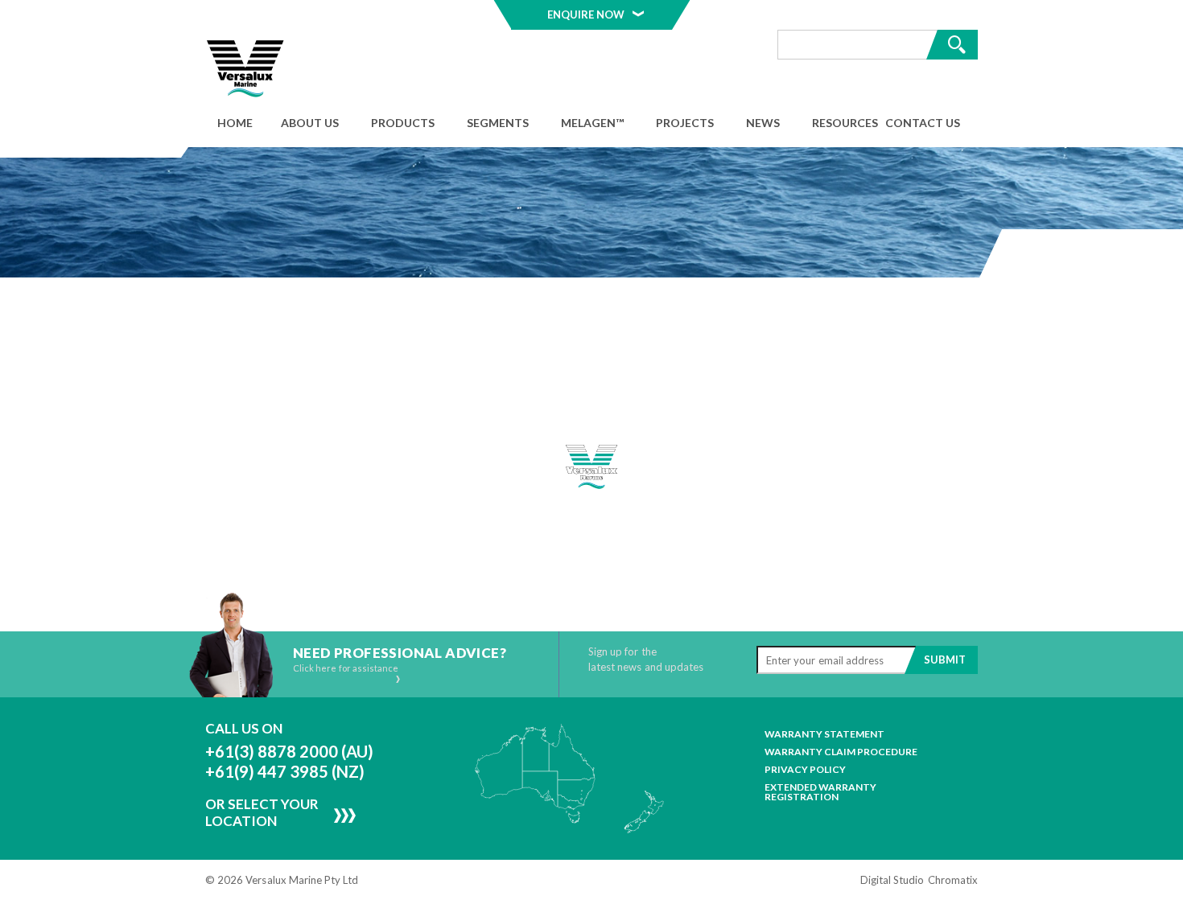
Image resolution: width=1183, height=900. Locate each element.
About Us (310, 122)
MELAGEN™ (592, 122)
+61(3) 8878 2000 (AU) (289, 751)
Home (235, 122)
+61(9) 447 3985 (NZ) (285, 771)
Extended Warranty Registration (820, 792)
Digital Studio (892, 879)
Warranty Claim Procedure (841, 752)
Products (403, 122)
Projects (685, 122)
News (763, 122)
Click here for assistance (345, 668)
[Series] (245, 69)
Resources (845, 122)
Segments (498, 122)
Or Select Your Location (262, 812)
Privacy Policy (805, 770)
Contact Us (922, 122)
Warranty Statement (824, 734)
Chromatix (953, 879)
